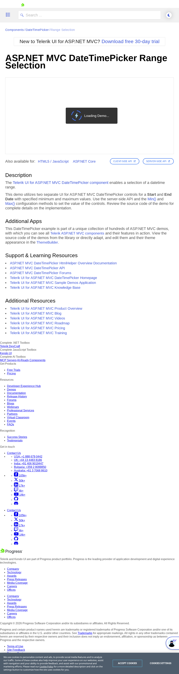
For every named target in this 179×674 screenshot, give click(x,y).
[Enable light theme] (169, 15)
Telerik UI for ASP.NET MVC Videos (37, 318)
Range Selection (63, 30)
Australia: (30, 470)
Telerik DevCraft (10, 346)
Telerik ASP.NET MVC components (77, 233)
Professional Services (20, 410)
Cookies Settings (160, 663)
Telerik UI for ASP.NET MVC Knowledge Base (45, 287)
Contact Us (14, 453)
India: (28, 463)
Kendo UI (6, 353)
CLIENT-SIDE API (122, 161)
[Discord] (16, 503)
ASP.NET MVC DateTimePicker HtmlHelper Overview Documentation (63, 263)
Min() (152, 199)
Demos (11, 389)
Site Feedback (16, 649)
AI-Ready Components (31, 360)
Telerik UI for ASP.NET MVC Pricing (37, 328)
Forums (11, 400)
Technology (14, 572)
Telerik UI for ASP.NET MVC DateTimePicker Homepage (53, 278)
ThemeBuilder (47, 242)
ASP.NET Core (84, 161)
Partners (12, 413)
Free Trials (13, 369)
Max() (10, 203)
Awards (11, 575)
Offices (11, 589)
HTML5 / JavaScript (53, 161)
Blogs (10, 403)
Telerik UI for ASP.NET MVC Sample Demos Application (53, 283)
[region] (89, 663)
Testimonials (15, 440)
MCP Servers (8, 360)
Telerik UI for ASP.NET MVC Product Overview (46, 308)
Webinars (13, 406)
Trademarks (85, 633)
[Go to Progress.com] (11, 552)
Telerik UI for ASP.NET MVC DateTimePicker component (60, 182)
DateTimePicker (37, 30)
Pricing (11, 373)
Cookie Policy (46, 666)
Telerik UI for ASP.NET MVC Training (38, 333)
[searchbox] (89, 15)
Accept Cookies (127, 663)
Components (14, 30)
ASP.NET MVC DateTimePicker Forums (40, 273)
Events (11, 420)
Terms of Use (15, 646)
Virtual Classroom (18, 417)
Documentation (16, 393)
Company (13, 568)
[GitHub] (16, 499)
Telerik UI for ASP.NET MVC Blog (35, 313)
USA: (28, 456)
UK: (28, 460)
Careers (12, 586)
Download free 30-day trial (130, 41)
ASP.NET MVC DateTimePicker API (37, 268)
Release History (17, 396)
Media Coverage (17, 582)
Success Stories (17, 436)
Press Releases (17, 579)
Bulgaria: (30, 467)
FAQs (10, 424)
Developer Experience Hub (24, 386)
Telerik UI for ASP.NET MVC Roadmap (40, 323)
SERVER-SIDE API (156, 161)
